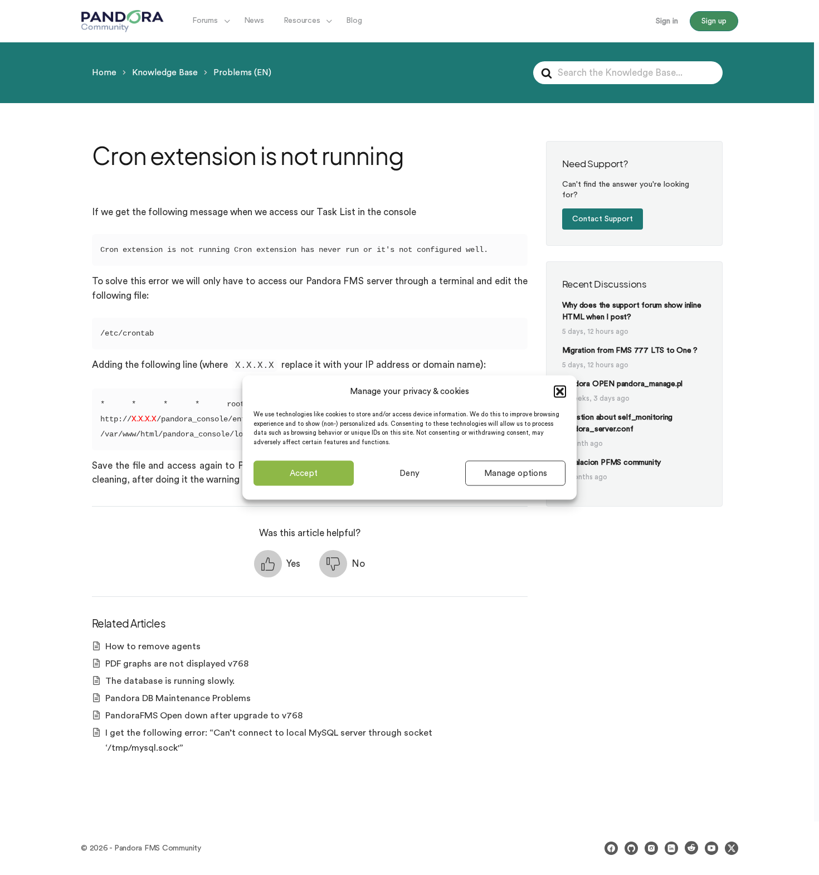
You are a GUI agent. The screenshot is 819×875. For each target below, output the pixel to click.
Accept (304, 473)
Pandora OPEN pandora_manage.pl (622, 384)
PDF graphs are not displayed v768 (176, 663)
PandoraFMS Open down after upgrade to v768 (204, 715)
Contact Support (602, 219)
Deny (409, 473)
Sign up (714, 21)
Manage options (515, 473)
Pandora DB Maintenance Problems (178, 698)
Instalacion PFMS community (611, 462)
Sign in (667, 21)
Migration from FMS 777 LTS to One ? (630, 350)
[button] (560, 391)
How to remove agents (153, 646)
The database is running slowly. (170, 681)
